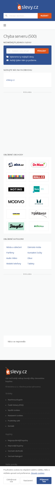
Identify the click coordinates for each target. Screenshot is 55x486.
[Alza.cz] (16, 164)
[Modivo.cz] (16, 201)
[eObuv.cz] (39, 226)
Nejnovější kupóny (15, 446)
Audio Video (11, 258)
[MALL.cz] (39, 177)
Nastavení (28, 480)
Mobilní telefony (13, 263)
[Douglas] (16, 226)
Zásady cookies (37, 473)
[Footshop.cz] (39, 214)
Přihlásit (41, 51)
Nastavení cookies (15, 415)
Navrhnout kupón (15, 400)
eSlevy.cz (10, 80)
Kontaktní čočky (35, 252)
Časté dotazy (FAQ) (15, 405)
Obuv (30, 258)
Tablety (31, 263)
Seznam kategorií (15, 456)
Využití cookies (14, 410)
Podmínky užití (14, 421)
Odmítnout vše (11, 480)
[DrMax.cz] (39, 164)
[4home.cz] (39, 189)
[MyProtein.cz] (39, 201)
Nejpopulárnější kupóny (18, 440)
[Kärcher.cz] (16, 214)
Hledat (45, 15)
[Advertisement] (27, 122)
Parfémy (10, 252)
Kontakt (11, 426)
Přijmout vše (44, 480)
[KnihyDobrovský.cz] (16, 177)
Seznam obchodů (15, 451)
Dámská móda (34, 247)
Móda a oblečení (14, 247)
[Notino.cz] (16, 189)
